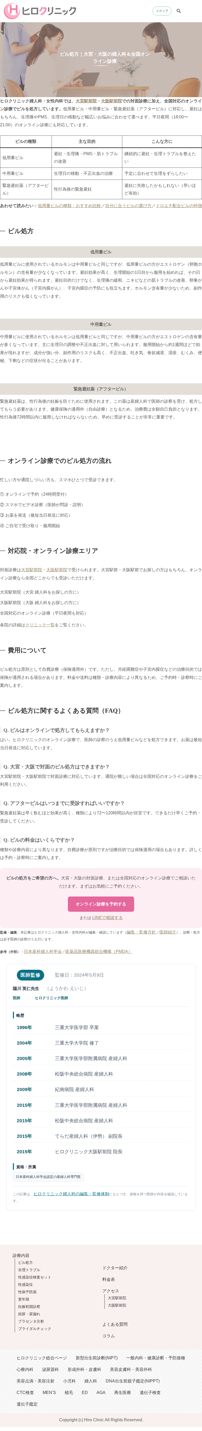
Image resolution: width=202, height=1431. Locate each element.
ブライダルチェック (34, 1329)
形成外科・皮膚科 (84, 1369)
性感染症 (25, 1284)
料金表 (108, 1279)
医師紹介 (167, 932)
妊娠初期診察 (29, 1306)
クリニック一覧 (40, 625)
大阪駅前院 (111, 101)
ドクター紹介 (115, 1268)
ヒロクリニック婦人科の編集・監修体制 (71, 1194)
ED (85, 1392)
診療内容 (21, 1255)
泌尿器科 (50, 1369)
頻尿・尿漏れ (29, 1314)
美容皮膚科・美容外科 (131, 1369)
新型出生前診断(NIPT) (97, 1358)
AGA (101, 1392)
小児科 (69, 1381)
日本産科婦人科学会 (43, 951)
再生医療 (122, 1392)
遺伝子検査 (150, 1392)
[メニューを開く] (192, 11)
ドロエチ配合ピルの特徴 (179, 205)
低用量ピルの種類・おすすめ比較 (69, 205)
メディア (162, 11)
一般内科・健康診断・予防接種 (155, 1358)
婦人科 (90, 1381)
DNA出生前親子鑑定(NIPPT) (133, 1381)
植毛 (69, 1392)
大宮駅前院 (86, 101)
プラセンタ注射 (31, 1321)
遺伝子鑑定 (27, 1404)
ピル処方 (25, 1262)
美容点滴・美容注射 (35, 1381)
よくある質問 (115, 1324)
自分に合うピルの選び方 (128, 205)
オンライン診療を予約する (101, 904)
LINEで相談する (107, 917)
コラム (108, 1336)
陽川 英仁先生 (26, 988)
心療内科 (25, 1369)
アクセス (110, 1291)
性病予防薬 (27, 1292)
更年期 (23, 1299)
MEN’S (49, 1392)
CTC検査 (25, 1392)
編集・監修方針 (141, 932)
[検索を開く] (179, 11)
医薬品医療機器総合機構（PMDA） (98, 951)
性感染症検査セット (34, 1277)
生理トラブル (29, 1270)
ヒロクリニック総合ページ (42, 1358)
